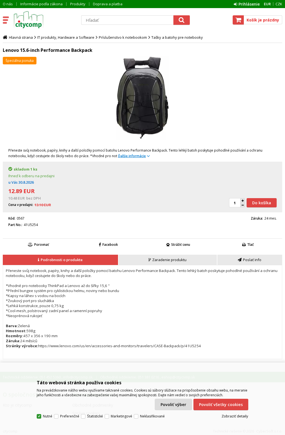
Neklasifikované (152, 416)
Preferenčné (69, 416)
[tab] (61, 260)
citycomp (44, 20)
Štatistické (95, 416)
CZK (279, 3)
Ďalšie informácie (132, 156)
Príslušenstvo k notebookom (123, 37)
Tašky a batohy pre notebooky (177, 37)
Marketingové (121, 416)
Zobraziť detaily (235, 416)
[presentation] (60, 260)
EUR (267, 3)
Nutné (47, 416)
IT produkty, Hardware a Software (65, 37)
